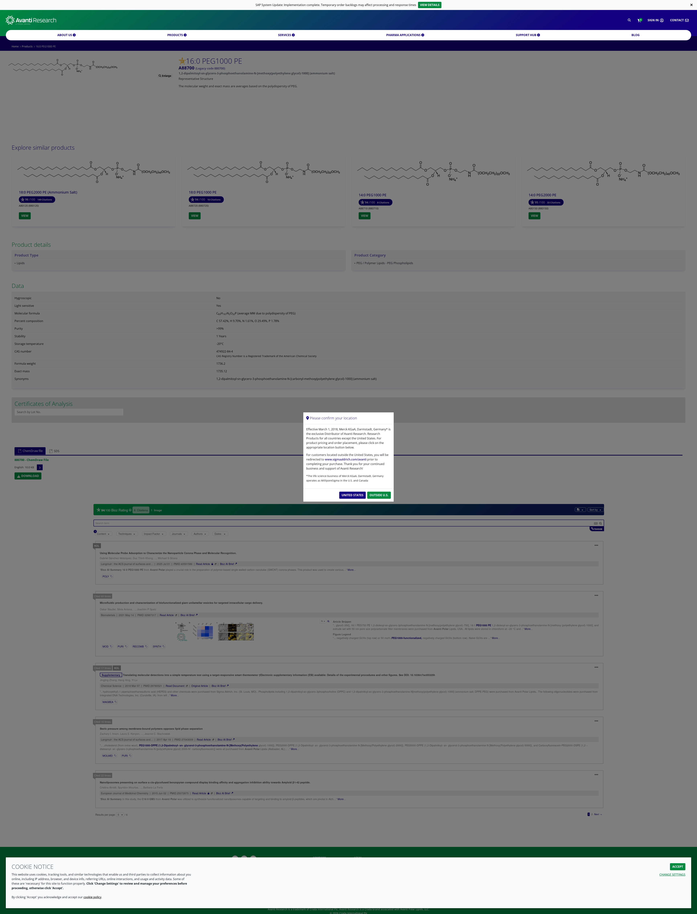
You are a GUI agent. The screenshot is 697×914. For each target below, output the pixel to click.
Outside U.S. (379, 495)
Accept (677, 867)
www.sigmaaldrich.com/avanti (345, 459)
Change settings (672, 875)
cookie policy (92, 897)
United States (352, 495)
